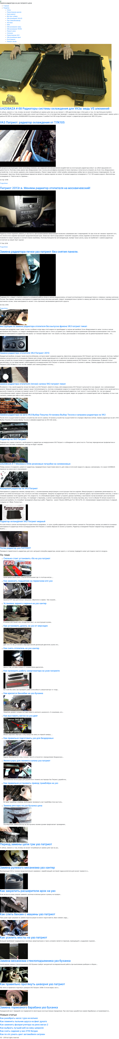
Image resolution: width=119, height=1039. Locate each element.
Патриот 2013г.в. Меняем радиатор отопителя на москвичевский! (45, 188)
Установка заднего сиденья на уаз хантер (24, 603)
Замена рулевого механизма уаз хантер (27, 867)
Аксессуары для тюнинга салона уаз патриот (26, 760)
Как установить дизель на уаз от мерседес (25, 626)
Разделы (6, 8)
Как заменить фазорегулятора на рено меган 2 (24, 1024)
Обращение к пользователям (30, 1037)
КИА (8, 25)
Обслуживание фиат (14, 37)
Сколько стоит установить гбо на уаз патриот (26, 558)
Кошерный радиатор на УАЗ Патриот (19, 488)
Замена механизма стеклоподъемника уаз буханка (35, 960)
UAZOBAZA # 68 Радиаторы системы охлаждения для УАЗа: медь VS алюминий (54, 108)
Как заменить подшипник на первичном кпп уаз (28, 581)
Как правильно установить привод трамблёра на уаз (30, 783)
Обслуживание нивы (14, 27)
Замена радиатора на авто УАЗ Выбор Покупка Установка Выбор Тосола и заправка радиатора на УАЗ (52, 414)
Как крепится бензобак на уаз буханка (23, 693)
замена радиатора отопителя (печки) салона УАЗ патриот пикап (33, 384)
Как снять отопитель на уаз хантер (21, 648)
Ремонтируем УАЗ (13, 35)
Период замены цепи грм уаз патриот (26, 844)
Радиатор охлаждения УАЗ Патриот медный (22, 521)
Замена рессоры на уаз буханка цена (22, 805)
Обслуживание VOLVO (14, 18)
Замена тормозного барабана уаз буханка (29, 1007)
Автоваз (10, 22)
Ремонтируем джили (14, 12)
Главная (6, 6)
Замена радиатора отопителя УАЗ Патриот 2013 (24, 353)
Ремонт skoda (11, 41)
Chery (9, 10)
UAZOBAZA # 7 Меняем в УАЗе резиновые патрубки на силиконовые (35, 464)
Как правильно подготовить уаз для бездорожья (28, 738)
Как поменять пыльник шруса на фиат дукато (23, 1021)
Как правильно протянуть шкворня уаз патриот (32, 984)
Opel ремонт (11, 14)
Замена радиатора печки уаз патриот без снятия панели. (39, 251)
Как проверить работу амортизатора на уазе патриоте (31, 670)
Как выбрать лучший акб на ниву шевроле (22, 1028)
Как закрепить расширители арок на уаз (27, 891)
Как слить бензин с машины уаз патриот (27, 914)
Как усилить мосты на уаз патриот (23, 937)
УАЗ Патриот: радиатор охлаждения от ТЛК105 (32, 122)
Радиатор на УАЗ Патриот (13, 439)
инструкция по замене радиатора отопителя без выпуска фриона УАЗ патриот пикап (43, 326)
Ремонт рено (11, 31)
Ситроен (10, 33)
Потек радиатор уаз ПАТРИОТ (15, 548)
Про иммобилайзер (13, 20)
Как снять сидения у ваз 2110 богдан (19, 1031)
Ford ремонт (11, 39)
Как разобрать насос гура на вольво (19, 1018)
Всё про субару (12, 16)
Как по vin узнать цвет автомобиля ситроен (22, 1034)
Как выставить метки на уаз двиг (20, 715)
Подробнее (4, 183)
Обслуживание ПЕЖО (14, 29)
